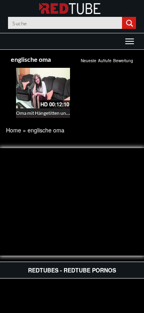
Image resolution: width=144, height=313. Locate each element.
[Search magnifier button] (130, 23)
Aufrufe (105, 60)
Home (13, 130)
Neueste (88, 60)
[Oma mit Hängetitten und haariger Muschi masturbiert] (43, 88)
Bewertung (123, 60)
